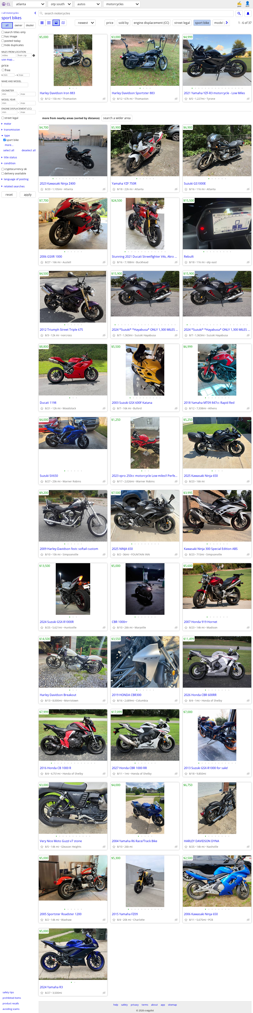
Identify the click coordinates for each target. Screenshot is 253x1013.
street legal (11, 118)
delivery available (15, 173)
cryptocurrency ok (15, 169)
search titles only (15, 32)
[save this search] (248, 13)
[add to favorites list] (42, 99)
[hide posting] (104, 99)
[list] (42, 23)
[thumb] (49, 23)
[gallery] (56, 23)
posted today (12, 41)
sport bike (12, 140)
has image (10, 36)
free (7, 70)
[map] (63, 23)
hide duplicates (14, 45)
